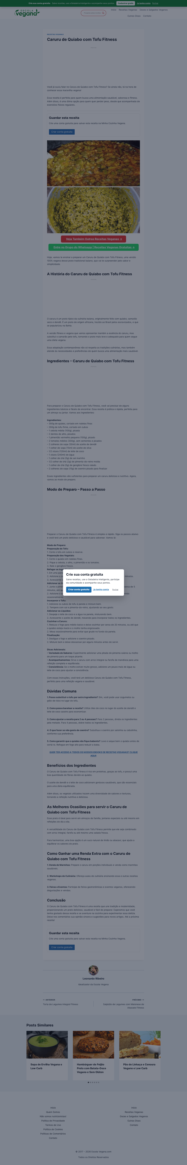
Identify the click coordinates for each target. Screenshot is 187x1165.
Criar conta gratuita (78, 589)
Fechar (115, 589)
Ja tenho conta (101, 589)
